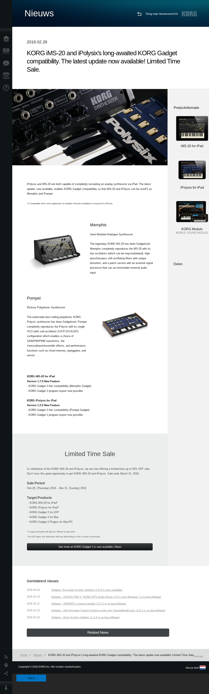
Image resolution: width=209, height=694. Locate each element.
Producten (7, 51)
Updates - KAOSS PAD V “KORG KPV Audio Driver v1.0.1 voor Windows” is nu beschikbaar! (106, 596)
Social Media (7, 673)
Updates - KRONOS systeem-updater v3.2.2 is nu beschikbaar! (88, 603)
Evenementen (7, 76)
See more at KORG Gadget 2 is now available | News (89, 546)
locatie (7, 665)
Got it (31, 678)
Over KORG (7, 688)
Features (7, 63)
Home (7, 39)
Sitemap (198, 656)
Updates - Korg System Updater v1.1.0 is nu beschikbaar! (85, 617)
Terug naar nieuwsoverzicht (162, 13)
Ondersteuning (7, 88)
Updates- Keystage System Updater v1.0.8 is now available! (86, 589)
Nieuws (7, 657)
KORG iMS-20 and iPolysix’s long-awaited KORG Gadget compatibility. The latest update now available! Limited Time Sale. (121, 655)
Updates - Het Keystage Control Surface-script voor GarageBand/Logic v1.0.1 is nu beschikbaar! (108, 610)
